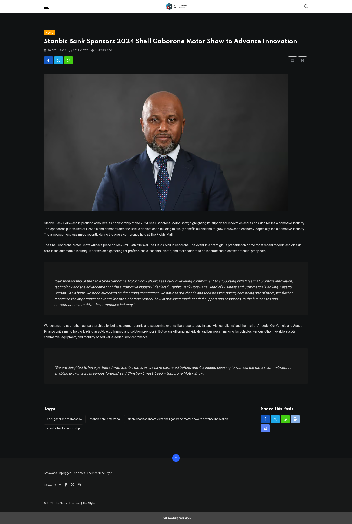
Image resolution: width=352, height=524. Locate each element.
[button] (46, 7)
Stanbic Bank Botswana (105, 419)
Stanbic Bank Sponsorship (63, 428)
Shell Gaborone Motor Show (64, 419)
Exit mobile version (176, 518)
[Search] (306, 6)
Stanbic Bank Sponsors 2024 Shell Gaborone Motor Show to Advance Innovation (178, 419)
